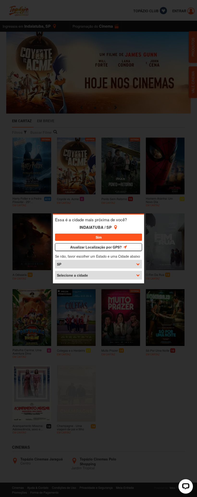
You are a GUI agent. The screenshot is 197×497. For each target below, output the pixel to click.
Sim (99, 237)
